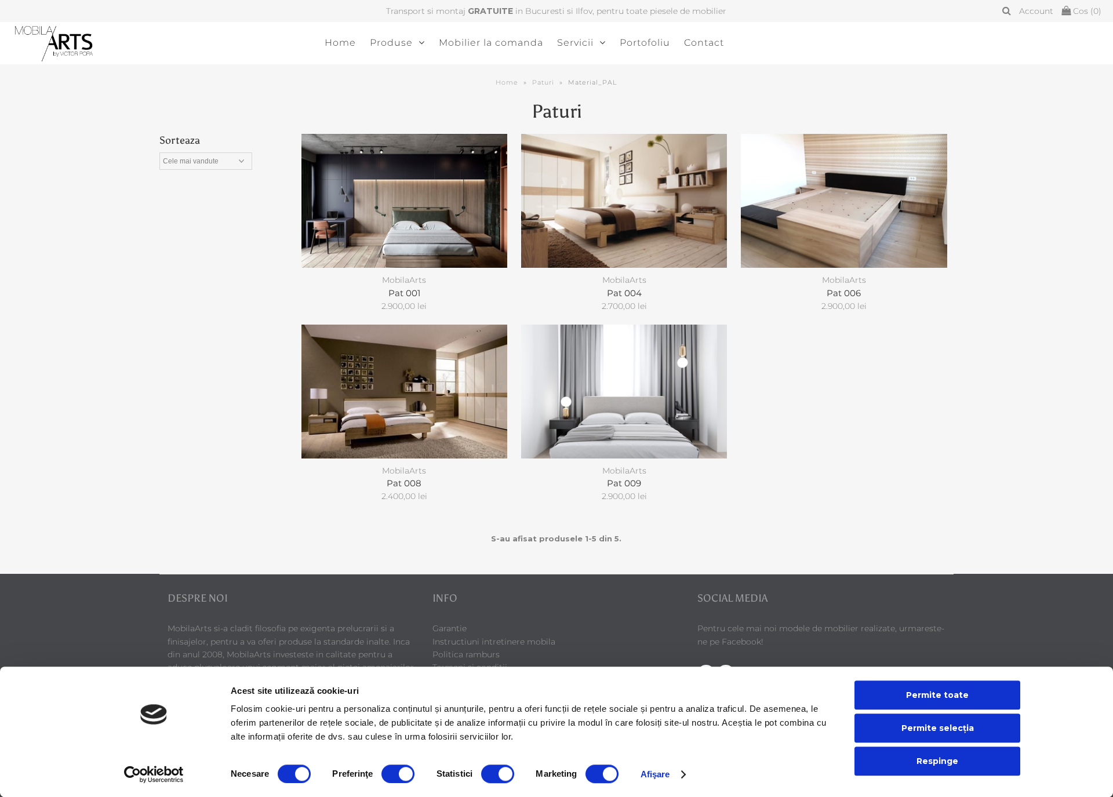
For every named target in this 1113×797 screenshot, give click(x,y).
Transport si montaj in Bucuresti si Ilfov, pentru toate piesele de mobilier (556, 11)
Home (340, 42)
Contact (704, 42)
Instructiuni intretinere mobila (493, 641)
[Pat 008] (404, 391)
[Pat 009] (624, 391)
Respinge (937, 761)
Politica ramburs (466, 654)
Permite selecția (937, 728)
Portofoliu (645, 42)
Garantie (449, 628)
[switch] (397, 774)
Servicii (575, 42)
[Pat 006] (844, 201)
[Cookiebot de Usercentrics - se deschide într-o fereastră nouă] (154, 774)
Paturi (543, 82)
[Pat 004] (624, 201)
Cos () (1086, 11)
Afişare (655, 774)
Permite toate (937, 695)
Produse (391, 42)
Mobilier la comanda (491, 42)
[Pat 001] (404, 201)
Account (1036, 11)
